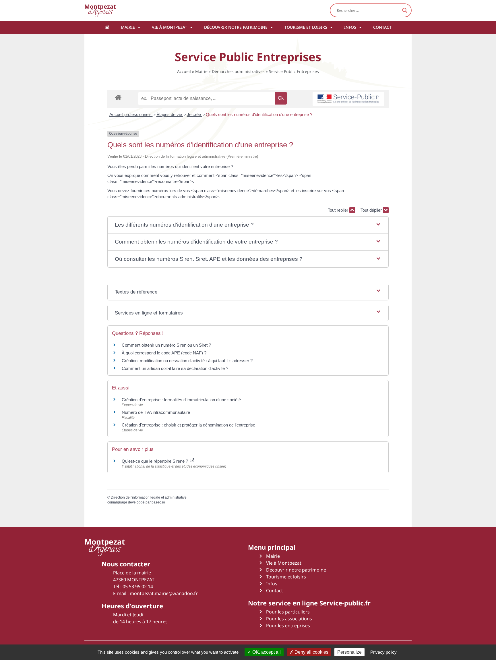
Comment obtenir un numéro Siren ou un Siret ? (166, 345)
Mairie (128, 27)
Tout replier (338, 210)
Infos (350, 27)
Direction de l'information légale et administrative (149, 497)
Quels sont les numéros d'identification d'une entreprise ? (259, 114)
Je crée (194, 114)
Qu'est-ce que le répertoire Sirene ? (155, 461)
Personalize (349, 652)
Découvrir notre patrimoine (236, 27)
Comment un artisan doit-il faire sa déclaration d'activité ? (175, 368)
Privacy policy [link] (383, 652)
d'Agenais (100, 10)
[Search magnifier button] (405, 10)
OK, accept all (266, 652)
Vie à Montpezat (169, 27)
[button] (248, 225)
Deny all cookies (310, 652)
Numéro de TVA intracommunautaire (156, 412)
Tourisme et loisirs (305, 27)
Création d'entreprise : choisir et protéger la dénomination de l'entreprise (188, 424)
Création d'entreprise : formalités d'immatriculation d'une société (181, 399)
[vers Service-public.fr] (348, 99)
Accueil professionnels (131, 114)
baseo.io (158, 502)
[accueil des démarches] (118, 97)
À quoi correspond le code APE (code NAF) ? (164, 352)
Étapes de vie (169, 114)
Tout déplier (372, 210)
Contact (382, 27)
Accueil (184, 71)
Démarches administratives (238, 71)
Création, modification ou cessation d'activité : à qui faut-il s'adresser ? (187, 360)
